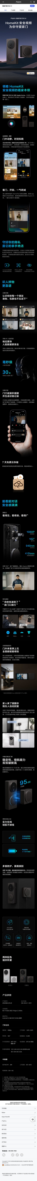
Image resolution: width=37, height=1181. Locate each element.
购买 (32, 6)
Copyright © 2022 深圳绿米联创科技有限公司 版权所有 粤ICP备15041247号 (17, 1162)
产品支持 (22, 10)
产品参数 (13, 10)
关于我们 (4, 1142)
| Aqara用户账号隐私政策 (27, 1165)
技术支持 (4, 1125)
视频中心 (4, 1146)
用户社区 (4, 1129)
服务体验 (4, 1138)
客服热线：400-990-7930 (9, 1151)
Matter (3, 1112)
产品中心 (4, 1121)
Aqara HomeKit (6, 1116)
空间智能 (4, 1108)
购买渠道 (4, 1133)
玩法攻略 (30, 10)
